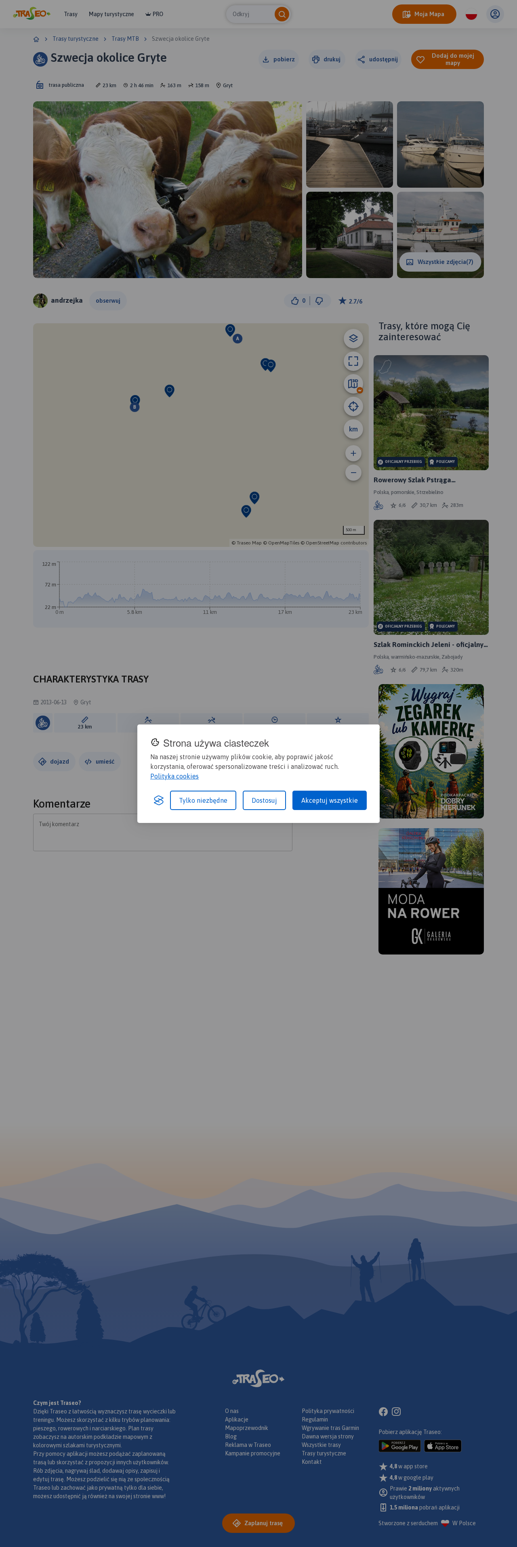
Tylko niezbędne (203, 800)
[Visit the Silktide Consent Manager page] (159, 800)
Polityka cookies (174, 776)
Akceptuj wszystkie (329, 800)
